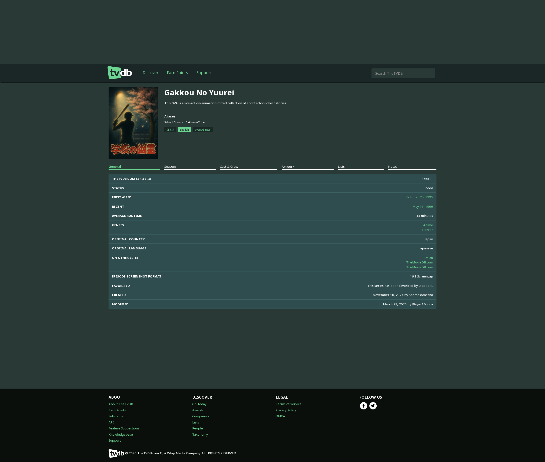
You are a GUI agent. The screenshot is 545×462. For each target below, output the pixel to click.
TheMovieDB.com (419, 262)
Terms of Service (288, 404)
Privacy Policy (286, 410)
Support (204, 72)
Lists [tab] (341, 166)
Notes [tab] (392, 166)
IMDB (429, 257)
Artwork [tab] (288, 166)
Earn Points (177, 72)
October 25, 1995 (419, 197)
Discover (150, 72)
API (111, 422)
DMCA (280, 416)
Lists (195, 422)
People (197, 428)
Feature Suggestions (124, 428)
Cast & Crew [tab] (229, 166)
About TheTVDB (121, 404)
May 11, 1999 (423, 206)
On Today (199, 404)
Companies (200, 416)
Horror (427, 229)
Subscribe (116, 416)
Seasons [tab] (170, 166)
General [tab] (115, 166)
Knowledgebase (121, 434)
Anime (428, 225)
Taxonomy (200, 434)
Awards (198, 410)
